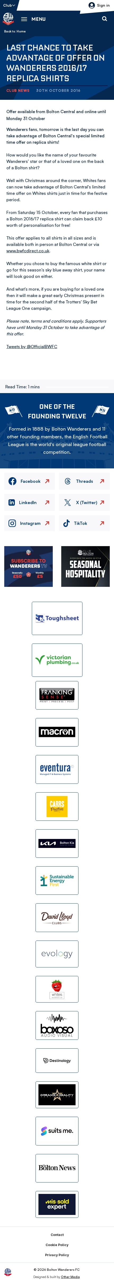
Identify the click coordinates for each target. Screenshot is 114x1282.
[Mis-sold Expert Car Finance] (57, 1204)
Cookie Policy (57, 1245)
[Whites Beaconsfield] (57, 989)
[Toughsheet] (57, 618)
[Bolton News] (57, 1168)
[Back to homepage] (8, 19)
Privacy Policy (57, 1255)
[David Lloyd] (57, 917)
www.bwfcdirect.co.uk (27, 250)
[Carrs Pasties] (57, 806)
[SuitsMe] (57, 1131)
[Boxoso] (57, 1025)
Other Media (70, 1277)
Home (21, 31)
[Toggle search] (104, 18)
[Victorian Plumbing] (57, 660)
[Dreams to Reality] (57, 1094)
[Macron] (57, 732)
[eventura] (57, 769)
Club (7, 5)
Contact (57, 1235)
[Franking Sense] (57, 695)
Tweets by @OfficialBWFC (31, 346)
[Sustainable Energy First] (57, 880)
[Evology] (57, 954)
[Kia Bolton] (57, 843)
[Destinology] (57, 1060)
